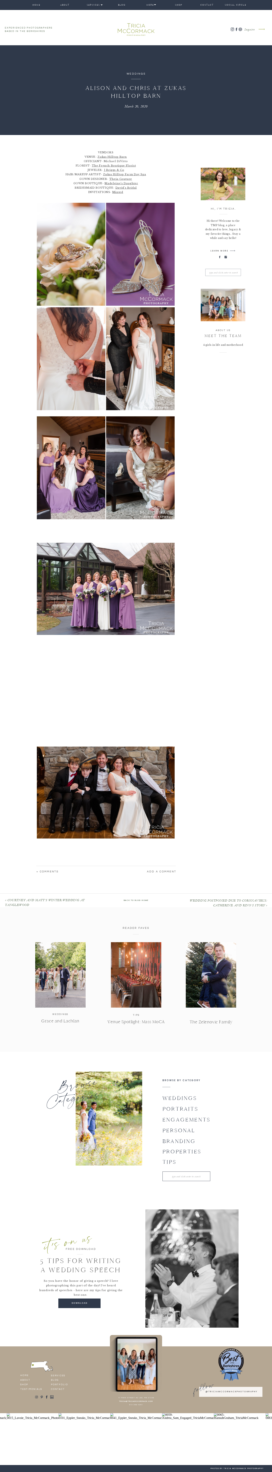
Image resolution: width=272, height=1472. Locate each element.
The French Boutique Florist (114, 165)
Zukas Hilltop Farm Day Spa (124, 174)
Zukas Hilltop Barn (112, 157)
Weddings (136, 73)
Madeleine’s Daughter (121, 183)
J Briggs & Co (114, 170)
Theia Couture (120, 179)
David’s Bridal (126, 187)
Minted (117, 192)
